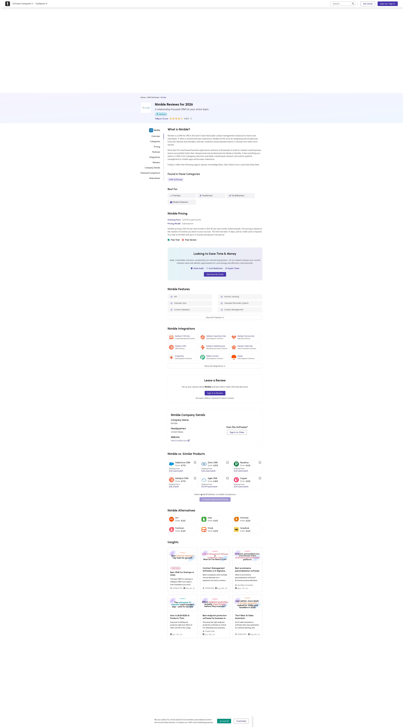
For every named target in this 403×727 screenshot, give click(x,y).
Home (143, 97)
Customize (241, 721)
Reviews (156, 162)
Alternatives (154, 178)
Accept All (224, 721)
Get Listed (367, 4)
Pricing (157, 146)
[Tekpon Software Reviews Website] (7, 3)
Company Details (152, 167)
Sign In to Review (215, 393)
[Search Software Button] (353, 3)
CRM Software (153, 97)
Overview (155, 136)
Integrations (154, 157)
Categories (155, 141)
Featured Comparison (150, 173)
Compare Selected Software (215, 499)
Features (156, 152)
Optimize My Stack (215, 274)
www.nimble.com (179, 440)
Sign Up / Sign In (387, 4)
